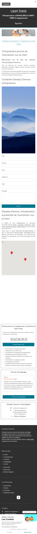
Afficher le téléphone (20, 416)
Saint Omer (30, 439)
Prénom (4, 163)
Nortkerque (27, 225)
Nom (3, 156)
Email (3, 170)
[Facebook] (18, 497)
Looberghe (20, 225)
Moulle (14, 225)
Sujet (3, 184)
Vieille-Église (21, 226)
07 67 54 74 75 (19, 338)
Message (4, 191)
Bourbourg (13, 226)
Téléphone (5, 177)
